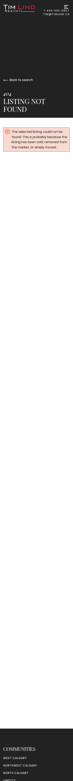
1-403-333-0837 (56, 10)
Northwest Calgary (20, 765)
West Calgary (15, 758)
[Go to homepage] (23, 8)
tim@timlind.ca (56, 14)
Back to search (21, 80)
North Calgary (16, 773)
